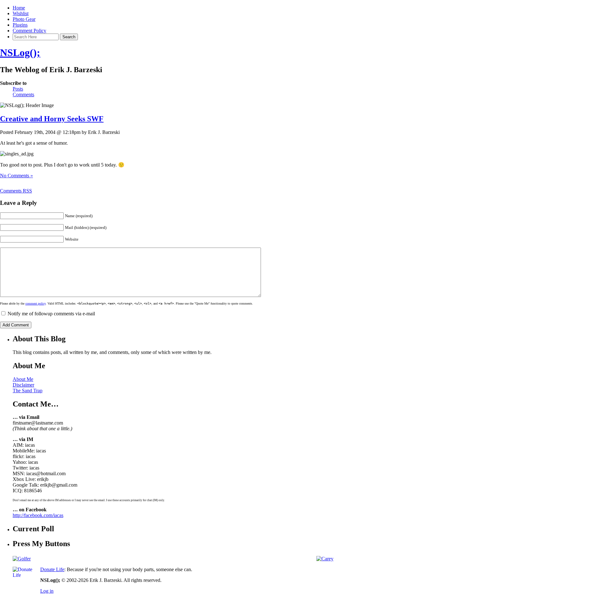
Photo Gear (24, 19)
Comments (23, 94)
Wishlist (20, 13)
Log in (47, 591)
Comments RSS (16, 190)
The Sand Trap (27, 390)
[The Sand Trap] (22, 558)
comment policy (35, 303)
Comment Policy (29, 30)
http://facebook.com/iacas (38, 515)
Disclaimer (23, 385)
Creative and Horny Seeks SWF (52, 119)
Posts (18, 88)
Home (19, 7)
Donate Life (52, 569)
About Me (23, 379)
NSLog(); (20, 52)
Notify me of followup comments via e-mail (51, 313)
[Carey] (324, 558)
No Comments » (16, 175)
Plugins (20, 25)
